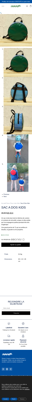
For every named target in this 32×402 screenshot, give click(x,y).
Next (5, 196)
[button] (1, 13)
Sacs (8, 203)
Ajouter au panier (15, 245)
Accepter (5, 399)
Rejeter (14, 399)
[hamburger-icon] (3, 6)
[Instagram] (3, 369)
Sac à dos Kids (15, 203)
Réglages (22, 399)
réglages (27, 389)
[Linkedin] (7, 369)
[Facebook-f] (10, 369)
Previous (6, 194)
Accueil (3, 203)
